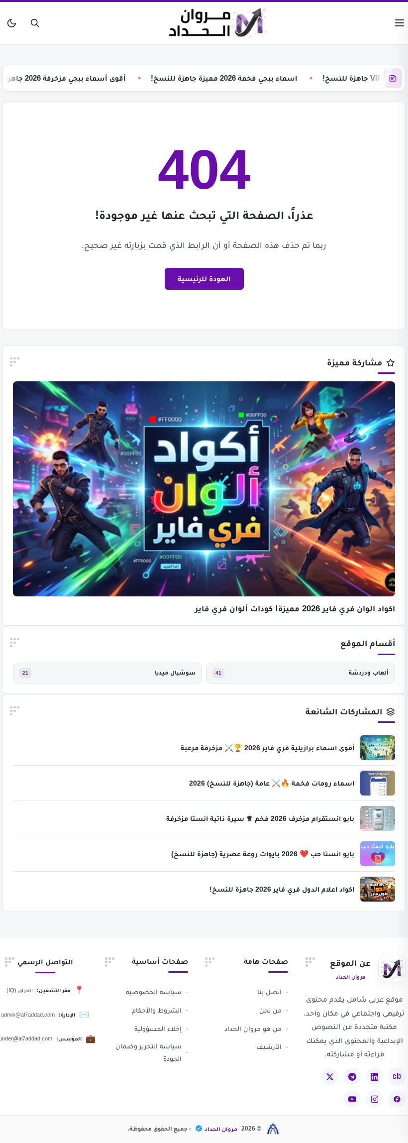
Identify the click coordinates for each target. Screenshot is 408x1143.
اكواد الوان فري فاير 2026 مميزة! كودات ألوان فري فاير (295, 608)
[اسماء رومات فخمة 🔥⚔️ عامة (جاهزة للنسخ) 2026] (377, 783)
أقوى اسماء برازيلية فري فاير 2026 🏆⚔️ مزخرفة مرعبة (267, 748)
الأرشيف (269, 1046)
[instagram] (374, 1099)
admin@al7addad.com (28, 1015)
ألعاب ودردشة (369, 672)
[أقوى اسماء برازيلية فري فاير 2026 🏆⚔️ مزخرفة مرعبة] (377, 747)
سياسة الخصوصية (154, 992)
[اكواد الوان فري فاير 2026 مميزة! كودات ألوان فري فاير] (204, 488)
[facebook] (397, 1099)
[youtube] (352, 1099)
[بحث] (35, 23)
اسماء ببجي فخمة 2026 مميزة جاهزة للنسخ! (240, 78)
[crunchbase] (397, 1076)
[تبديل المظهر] (11, 23)
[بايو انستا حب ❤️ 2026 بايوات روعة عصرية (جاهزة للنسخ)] (377, 853)
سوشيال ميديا (175, 672)
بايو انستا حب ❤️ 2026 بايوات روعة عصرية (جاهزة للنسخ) (262, 854)
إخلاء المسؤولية (158, 1028)
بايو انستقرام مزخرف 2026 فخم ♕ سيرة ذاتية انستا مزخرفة (260, 818)
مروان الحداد (220, 1129)
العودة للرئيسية (204, 278)
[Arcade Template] (273, 1129)
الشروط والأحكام (157, 1010)
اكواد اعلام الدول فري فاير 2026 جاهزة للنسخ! (281, 889)
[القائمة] (400, 23)
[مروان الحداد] (219, 23)
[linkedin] (374, 1076)
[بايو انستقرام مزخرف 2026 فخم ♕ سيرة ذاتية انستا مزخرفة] (377, 818)
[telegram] (352, 1076)
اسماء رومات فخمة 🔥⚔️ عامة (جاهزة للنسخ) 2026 (271, 783)
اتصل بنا (269, 992)
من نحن (270, 1010)
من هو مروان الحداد (253, 1028)
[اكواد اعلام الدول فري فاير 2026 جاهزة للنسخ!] (377, 889)
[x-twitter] (329, 1076)
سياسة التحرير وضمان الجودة (148, 1052)
